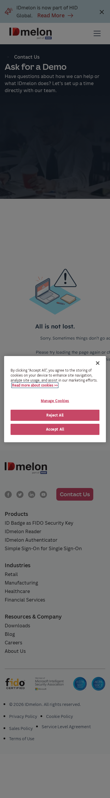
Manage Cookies (55, 401)
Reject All (55, 415)
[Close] (97, 362)
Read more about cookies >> (35, 385)
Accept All (55, 429)
